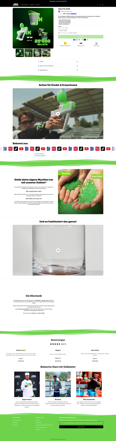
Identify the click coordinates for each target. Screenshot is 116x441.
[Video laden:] (58, 113)
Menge (59, 26)
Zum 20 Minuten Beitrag (39, 155)
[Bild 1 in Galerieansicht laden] (20, 53)
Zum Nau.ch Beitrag (39, 153)
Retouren (38, 429)
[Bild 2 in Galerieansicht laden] (28, 53)
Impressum (38, 422)
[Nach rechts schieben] (52, 53)
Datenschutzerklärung (41, 427)
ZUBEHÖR (15, 422)
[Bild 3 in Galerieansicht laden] (37, 53)
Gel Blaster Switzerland (59, 439)
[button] (97, 4)
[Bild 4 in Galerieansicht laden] (46, 53)
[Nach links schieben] (14, 53)
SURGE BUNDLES (17, 420)
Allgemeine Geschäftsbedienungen (44, 425)
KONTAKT (15, 425)
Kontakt (38, 420)
